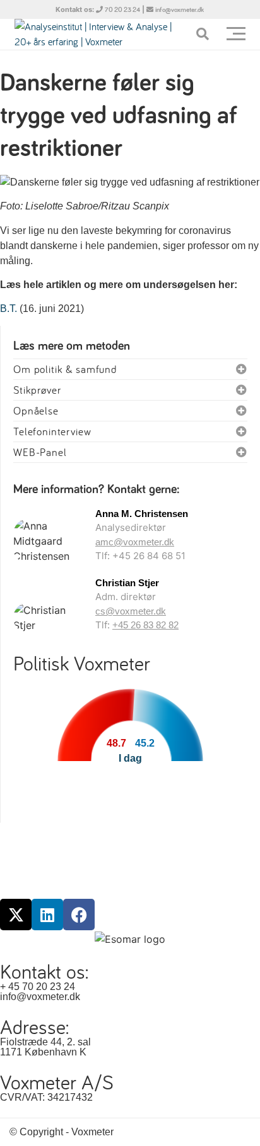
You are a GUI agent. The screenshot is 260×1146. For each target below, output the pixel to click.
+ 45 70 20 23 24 (37, 986)
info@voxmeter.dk (179, 9)
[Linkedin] (47, 914)
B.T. (8, 308)
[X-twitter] (16, 914)
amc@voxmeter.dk (134, 542)
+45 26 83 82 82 (145, 625)
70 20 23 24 (122, 9)
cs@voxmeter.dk (130, 611)
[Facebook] (79, 914)
